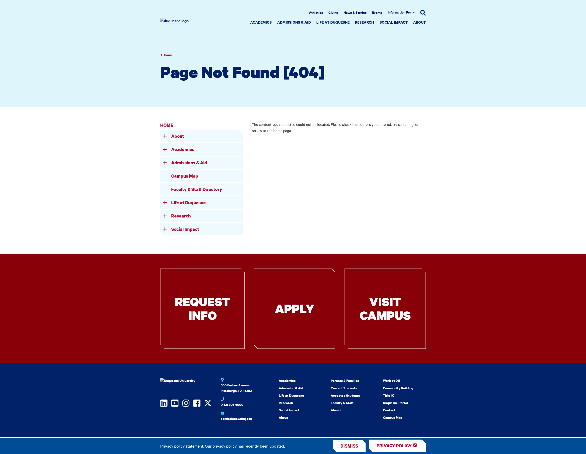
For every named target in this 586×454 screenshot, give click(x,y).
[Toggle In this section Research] (164, 216)
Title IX (388, 395)
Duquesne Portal (395, 403)
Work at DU (391, 380)
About (419, 22)
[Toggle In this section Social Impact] (164, 229)
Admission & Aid (291, 388)
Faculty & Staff (342, 403)
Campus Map (184, 176)
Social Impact (394, 22)
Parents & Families (345, 380)
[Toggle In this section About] (164, 136)
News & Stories (355, 12)
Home (168, 55)
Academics (261, 22)
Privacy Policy (394, 445)
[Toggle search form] (423, 13)
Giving (333, 12)
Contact (389, 410)
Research (364, 22)
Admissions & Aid (294, 22)
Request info (202, 308)
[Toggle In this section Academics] (164, 149)
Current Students (344, 388)
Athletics (316, 12)
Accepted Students (345, 395)
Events (377, 12)
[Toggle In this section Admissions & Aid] (164, 163)
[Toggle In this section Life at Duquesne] (164, 202)
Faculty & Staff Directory (196, 189)
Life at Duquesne (333, 22)
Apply (294, 308)
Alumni (336, 410)
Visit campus (385, 308)
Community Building (398, 388)
